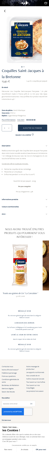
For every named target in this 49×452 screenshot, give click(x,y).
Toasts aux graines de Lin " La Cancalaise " (20, 293)
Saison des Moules (8, 391)
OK (31, 403)
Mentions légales (8, 388)
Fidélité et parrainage (9, 373)
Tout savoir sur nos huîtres (35, 382)
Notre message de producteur (32, 367)
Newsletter (6, 398)
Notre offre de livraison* (10, 369)
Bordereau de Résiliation (10, 385)
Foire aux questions (9, 376)
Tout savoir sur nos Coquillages (33, 386)
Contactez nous (7, 366)
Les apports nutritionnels (35, 372)
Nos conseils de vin (33, 375)
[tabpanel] (24, 170)
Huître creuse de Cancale (35, 378)
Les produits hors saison (35, 391)
